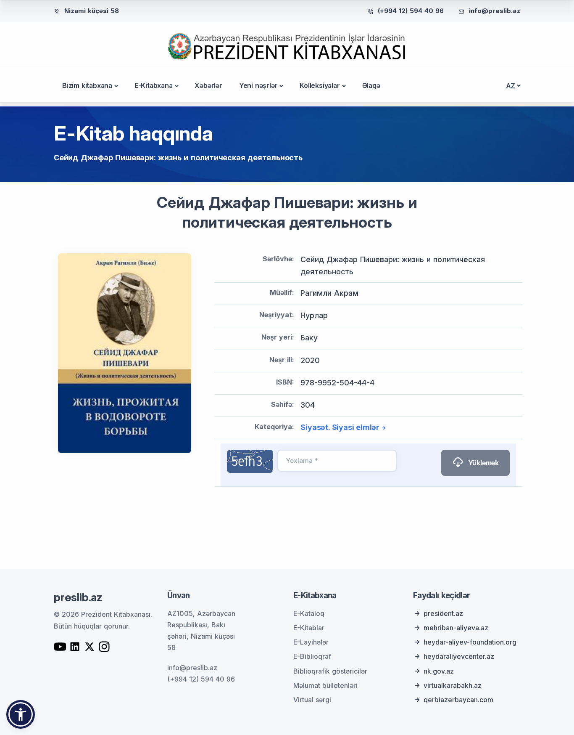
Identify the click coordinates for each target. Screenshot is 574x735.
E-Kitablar (308, 628)
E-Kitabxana (153, 85)
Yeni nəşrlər (258, 85)
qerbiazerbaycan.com (458, 699)
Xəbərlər (208, 85)
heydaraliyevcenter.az (459, 656)
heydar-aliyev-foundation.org (470, 642)
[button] (20, 714)
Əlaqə (371, 85)
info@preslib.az (494, 11)
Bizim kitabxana (87, 85)
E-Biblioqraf (312, 656)
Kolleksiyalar (320, 85)
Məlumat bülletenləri (325, 685)
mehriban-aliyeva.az (456, 628)
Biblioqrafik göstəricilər (330, 671)
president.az (443, 613)
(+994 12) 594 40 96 (411, 11)
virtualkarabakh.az (453, 685)
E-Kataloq (308, 613)
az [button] (511, 86)
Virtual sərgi (312, 699)
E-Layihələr (311, 642)
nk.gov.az (439, 671)
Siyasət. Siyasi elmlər (339, 427)
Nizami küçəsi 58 (91, 11)
